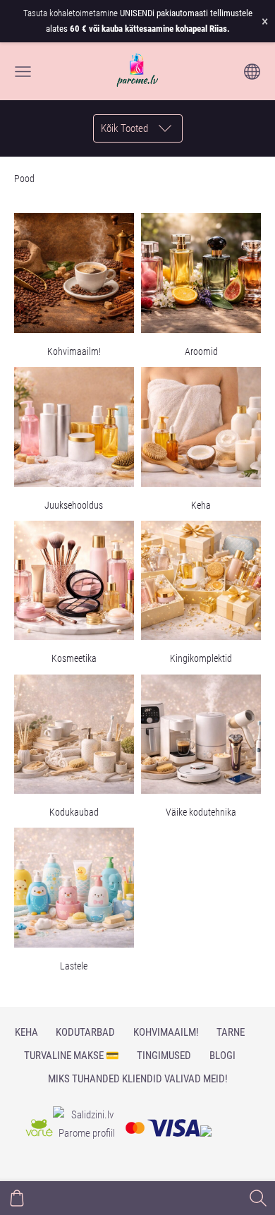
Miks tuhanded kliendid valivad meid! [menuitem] (138, 1078)
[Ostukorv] (17, 1198)
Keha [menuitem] (26, 1032)
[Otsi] (258, 1198)
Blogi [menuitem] (222, 1055)
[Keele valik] (252, 71)
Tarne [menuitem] (230, 1032)
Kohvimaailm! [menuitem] (166, 1032)
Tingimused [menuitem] (164, 1055)
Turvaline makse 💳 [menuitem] (71, 1055)
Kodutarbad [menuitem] (85, 1032)
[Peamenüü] (23, 71)
